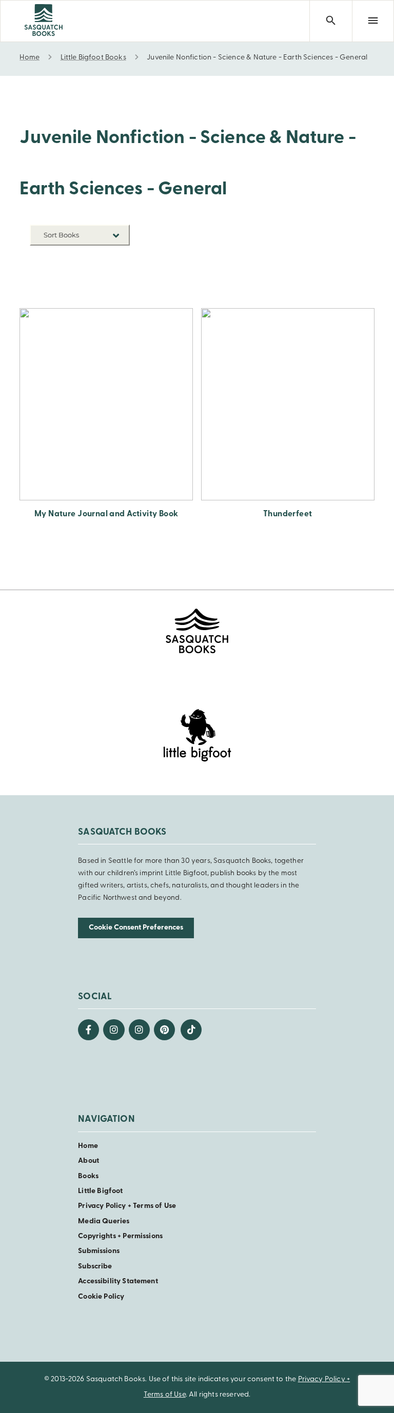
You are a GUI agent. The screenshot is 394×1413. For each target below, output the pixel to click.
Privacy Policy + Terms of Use (127, 1206)
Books (88, 1176)
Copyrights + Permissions (120, 1236)
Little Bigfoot (100, 1191)
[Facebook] (88, 1029)
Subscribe (95, 1266)
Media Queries (103, 1221)
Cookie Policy (101, 1297)
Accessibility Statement (117, 1281)
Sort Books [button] (62, 235)
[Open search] (330, 21)
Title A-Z (114, 274)
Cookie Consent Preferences (136, 928)
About (88, 1161)
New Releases (106, 259)
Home (88, 1146)
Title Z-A (114, 290)
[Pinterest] (164, 1029)
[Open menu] (373, 21)
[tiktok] (191, 1029)
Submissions (99, 1251)
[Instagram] (113, 1029)
